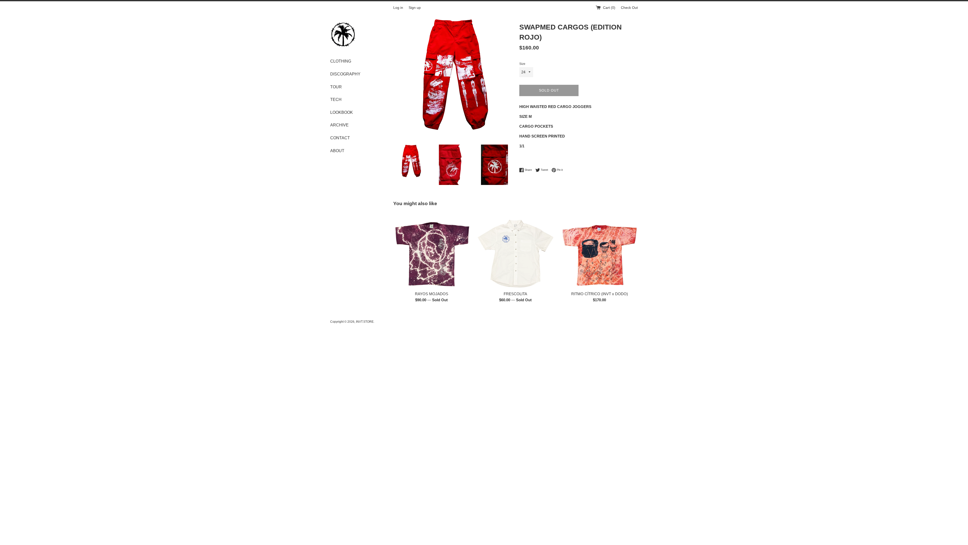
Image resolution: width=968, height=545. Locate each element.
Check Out (629, 8)
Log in (398, 8)
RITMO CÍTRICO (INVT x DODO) (599, 294)
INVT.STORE (365, 321)
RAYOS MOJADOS (431, 294)
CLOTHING (340, 61)
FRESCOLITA (515, 294)
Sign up (415, 8)
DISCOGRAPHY (345, 74)
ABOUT (337, 151)
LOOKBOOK (341, 112)
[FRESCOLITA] (515, 250)
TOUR (336, 87)
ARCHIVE (339, 125)
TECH (336, 99)
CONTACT (340, 138)
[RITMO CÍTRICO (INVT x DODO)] (599, 250)
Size (522, 64)
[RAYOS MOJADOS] (431, 250)
